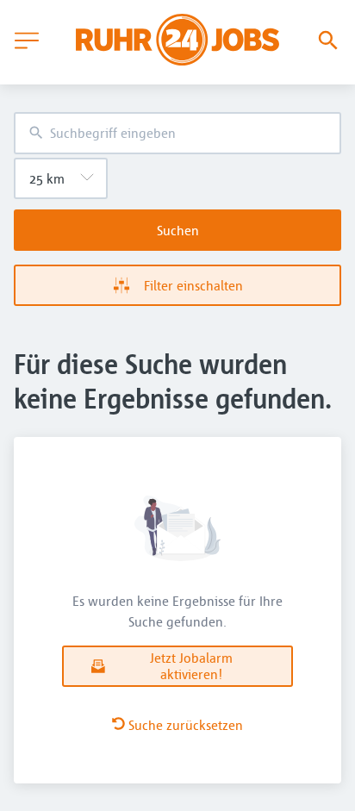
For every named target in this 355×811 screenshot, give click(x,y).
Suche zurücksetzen (185, 724)
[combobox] (177, 133)
